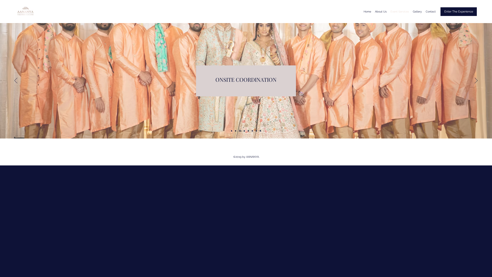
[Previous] (15, 81)
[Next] (476, 81)
